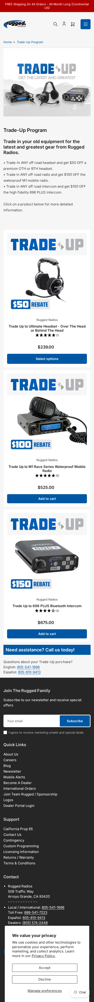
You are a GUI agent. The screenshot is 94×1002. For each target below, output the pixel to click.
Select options (47, 359)
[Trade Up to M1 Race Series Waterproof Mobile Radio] (47, 413)
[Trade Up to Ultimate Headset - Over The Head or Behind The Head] (47, 273)
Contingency (13, 840)
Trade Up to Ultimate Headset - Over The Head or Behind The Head (47, 328)
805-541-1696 (28, 667)
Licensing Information (21, 852)
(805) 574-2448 (35, 923)
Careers (9, 760)
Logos (8, 800)
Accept (44, 967)
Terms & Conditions (19, 863)
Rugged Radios (47, 320)
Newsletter (12, 771)
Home (7, 42)
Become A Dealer (17, 783)
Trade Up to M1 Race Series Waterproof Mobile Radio (47, 468)
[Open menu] (86, 24)
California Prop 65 (18, 829)
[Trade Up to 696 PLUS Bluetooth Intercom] (47, 553)
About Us (10, 754)
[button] (47, 335)
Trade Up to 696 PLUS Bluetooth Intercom (47, 606)
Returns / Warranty (18, 857)
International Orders (19, 788)
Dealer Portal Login (18, 805)
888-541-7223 (35, 912)
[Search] (55, 24)
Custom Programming (21, 846)
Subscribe (75, 721)
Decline (44, 979)
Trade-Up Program (30, 42)
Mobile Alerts (14, 777)
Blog (7, 765)
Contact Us (12, 834)
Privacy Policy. (43, 956)
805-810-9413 (29, 672)
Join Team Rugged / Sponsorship (30, 794)
